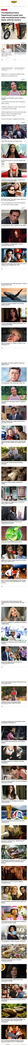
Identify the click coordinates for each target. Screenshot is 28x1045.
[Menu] (2, 2)
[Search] (26, 2)
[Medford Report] (14, 2)
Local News (4, 9)
